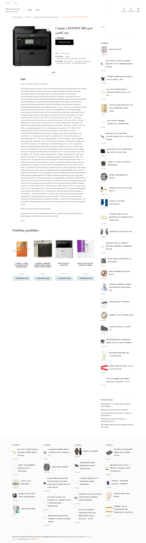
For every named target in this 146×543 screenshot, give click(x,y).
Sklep (8, 3)
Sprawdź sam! (64, 42)
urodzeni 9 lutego (63, 63)
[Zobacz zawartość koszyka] (138, 9)
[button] (48, 29)
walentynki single (79, 63)
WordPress (34, 539)
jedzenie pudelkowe (82, 61)
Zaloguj (131, 11)
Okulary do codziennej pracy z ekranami (114, 410)
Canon (67, 56)
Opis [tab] (54, 72)
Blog (15, 3)
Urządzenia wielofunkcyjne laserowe (71, 58)
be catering (68, 61)
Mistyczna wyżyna (13, 9)
